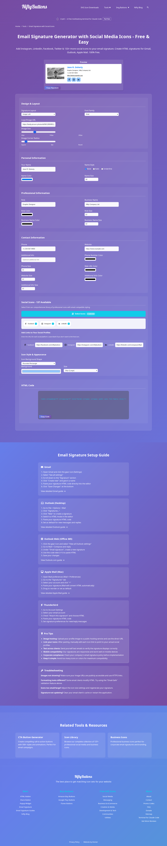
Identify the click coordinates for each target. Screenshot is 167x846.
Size (65, 366)
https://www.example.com (75, 75)
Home (17, 26)
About (148, 796)
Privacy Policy (74, 842)
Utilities (108, 817)
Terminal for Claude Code (149, 817)
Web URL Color (91, 266)
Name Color (26, 175)
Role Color (25, 211)
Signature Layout (28, 110)
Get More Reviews (149, 821)
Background (26, 366)
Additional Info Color (93, 275)
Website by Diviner (91, 842)
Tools (24, 26)
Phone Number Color (94, 255)
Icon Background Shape (31, 359)
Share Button (25, 800)
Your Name (26, 165)
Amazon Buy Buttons (66, 796)
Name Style (89, 165)
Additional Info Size (29, 285)
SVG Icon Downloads (90, 7)
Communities (107, 814)
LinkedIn (111, 345)
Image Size (26, 128)
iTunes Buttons (66, 803)
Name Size (89, 175)
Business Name (91, 200)
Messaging (107, 800)
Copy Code (45, 417)
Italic (97, 169)
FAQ (149, 807)
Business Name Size (93, 220)
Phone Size (26, 266)
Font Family (89, 110)
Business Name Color (30, 220)
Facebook (30, 345)
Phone (24, 244)
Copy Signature (52, 88)
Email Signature (25, 807)
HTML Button (25, 796)
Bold (89, 169)
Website (88, 244)
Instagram (71, 345)
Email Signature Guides (25, 810)
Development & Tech (107, 810)
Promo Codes (148, 803)
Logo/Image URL (28, 120)
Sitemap (149, 814)
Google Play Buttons (67, 800)
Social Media (108, 796)
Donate (149, 810)
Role (23, 200)
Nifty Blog (138, 7)
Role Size (88, 211)
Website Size (26, 275)
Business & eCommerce (107, 803)
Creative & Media (108, 807)
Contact (149, 800)
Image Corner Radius (30, 138)
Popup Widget (25, 803)
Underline (107, 169)
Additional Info (27, 255)
